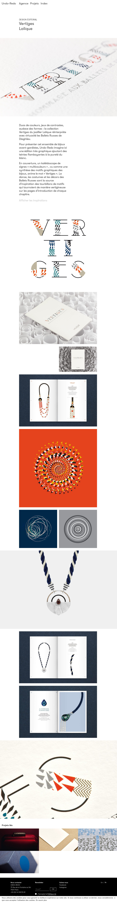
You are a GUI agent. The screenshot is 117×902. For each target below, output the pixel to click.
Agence (23, 3)
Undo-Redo (9, 3)
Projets (34, 3)
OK (53, 889)
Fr (105, 882)
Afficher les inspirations (33, 200)
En (102, 882)
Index (44, 3)
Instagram (63, 887)
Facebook (62, 885)
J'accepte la (45, 895)
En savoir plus (41, 900)
